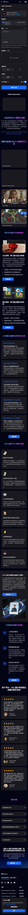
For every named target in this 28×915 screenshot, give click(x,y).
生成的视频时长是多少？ (8, 814)
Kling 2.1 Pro (22, 132)
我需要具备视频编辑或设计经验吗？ (11, 827)
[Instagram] (2, 882)
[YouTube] (8, 882)
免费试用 (8, 279)
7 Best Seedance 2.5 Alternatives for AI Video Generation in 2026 (9, 896)
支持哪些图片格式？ (7, 807)
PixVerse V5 (9, 133)
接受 (14, 910)
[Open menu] (21, 2)
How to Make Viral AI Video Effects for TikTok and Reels (9, 890)
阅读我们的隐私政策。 (10, 904)
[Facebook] (14, 882)
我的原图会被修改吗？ (7, 820)
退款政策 (21, 896)
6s (8, 69)
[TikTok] (11, 882)
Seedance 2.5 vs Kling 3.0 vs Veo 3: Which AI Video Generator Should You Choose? (9, 893)
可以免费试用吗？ (6, 840)
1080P (20, 77)
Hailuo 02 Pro (18, 133)
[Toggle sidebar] (1, 1)
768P (8, 77)
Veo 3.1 (3, 132)
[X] (5, 882)
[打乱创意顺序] (25, 46)
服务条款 (21, 893)
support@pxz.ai (5, 879)
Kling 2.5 (14, 132)
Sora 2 (9, 132)
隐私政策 (21, 890)
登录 (25, 2)
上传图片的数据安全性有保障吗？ (10, 833)
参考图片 (6, 50)
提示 (3, 28)
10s (20, 69)
